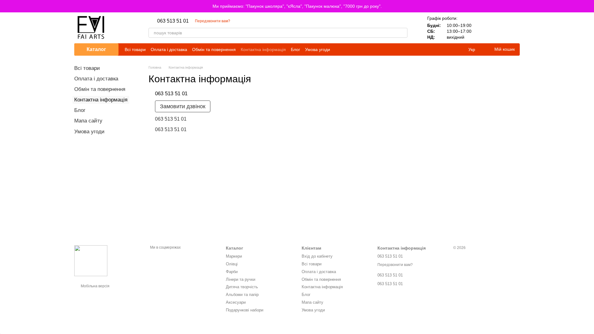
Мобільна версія (95, 286)
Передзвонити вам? (212, 21)
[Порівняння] (483, 28)
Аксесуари (236, 302)
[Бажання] (499, 28)
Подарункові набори (244, 310)
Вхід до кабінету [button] (317, 256)
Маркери (234, 256)
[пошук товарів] (402, 33)
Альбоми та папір (242, 294)
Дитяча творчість (242, 287)
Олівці (232, 264)
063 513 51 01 (173, 21)
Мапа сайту (88, 121)
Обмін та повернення (214, 49)
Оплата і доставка (169, 49)
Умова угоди (317, 49)
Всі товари (135, 49)
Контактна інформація (263, 49)
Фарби (232, 271)
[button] (589, 6)
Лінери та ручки (240, 279)
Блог (295, 49)
